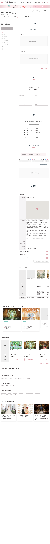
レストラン (7, 14)
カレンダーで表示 (43, 164)
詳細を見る (30, 359)
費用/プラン (6, 42)
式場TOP (5, 32)
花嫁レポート (6, 40)
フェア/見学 (6, 44)
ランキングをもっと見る (44, 363)
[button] (46, 321)
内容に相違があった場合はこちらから (42, 261)
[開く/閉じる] (47, 251)
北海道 (2, 14)
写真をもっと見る (44, 68)
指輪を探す (23, 2)
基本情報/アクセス (7, 46)
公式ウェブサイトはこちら (31, 248)
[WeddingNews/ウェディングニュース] (7, 3)
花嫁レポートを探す (37, 2)
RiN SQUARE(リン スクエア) (40, 279)
